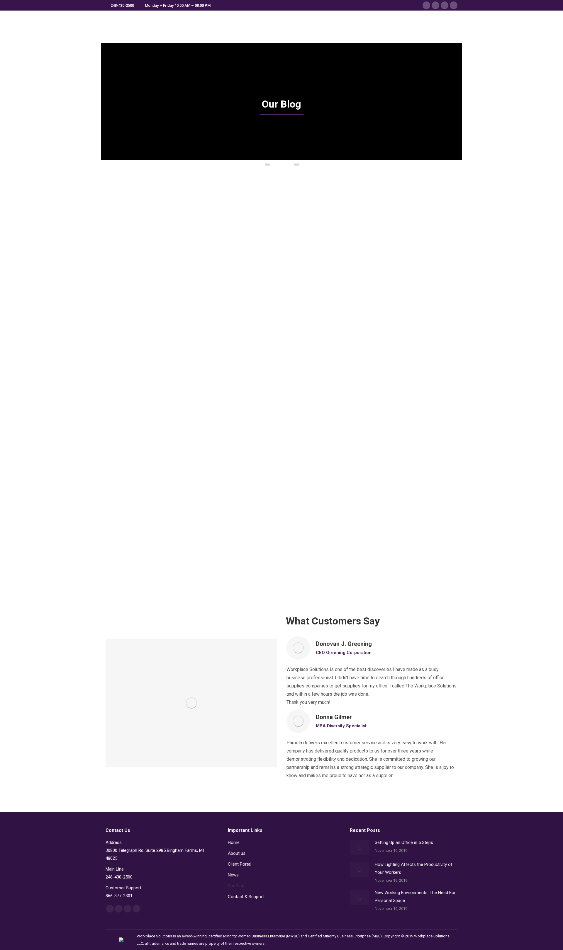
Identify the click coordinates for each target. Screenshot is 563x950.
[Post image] (359, 847)
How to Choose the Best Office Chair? (155, 491)
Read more (124, 356)
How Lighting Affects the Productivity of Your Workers (274, 273)
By (145, 278)
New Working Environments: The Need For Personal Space (398, 273)
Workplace (123, 278)
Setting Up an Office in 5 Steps (155, 269)
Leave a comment (129, 286)
